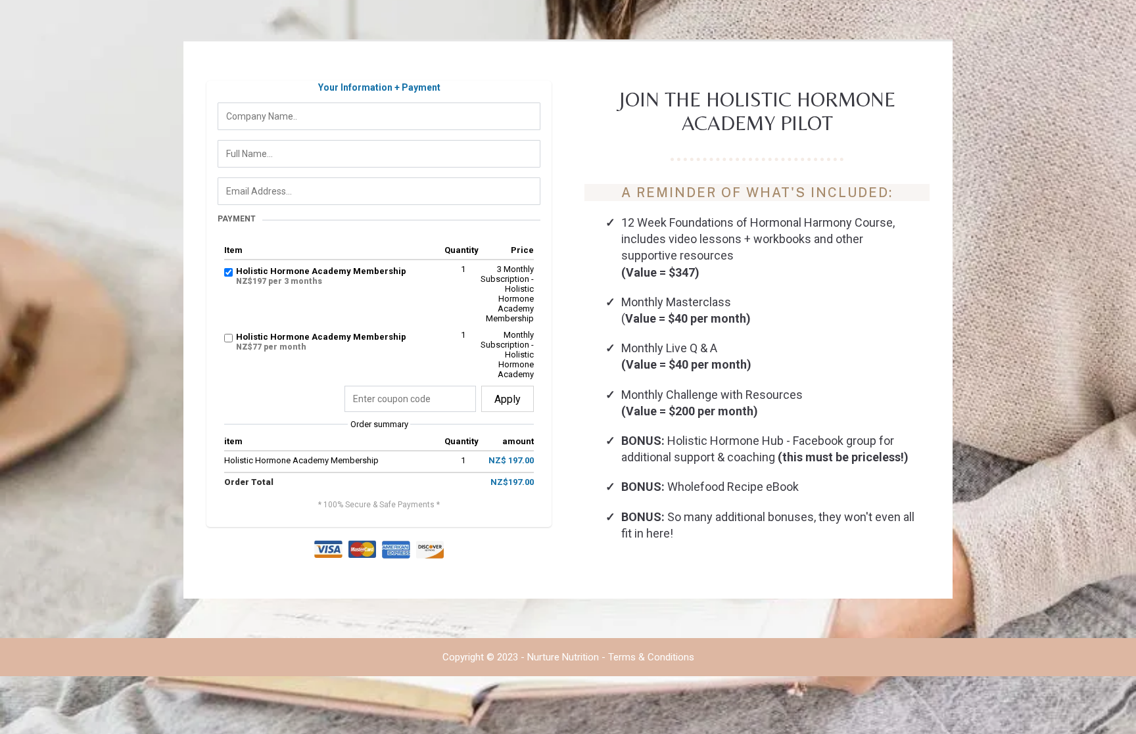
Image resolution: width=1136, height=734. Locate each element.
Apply (507, 399)
